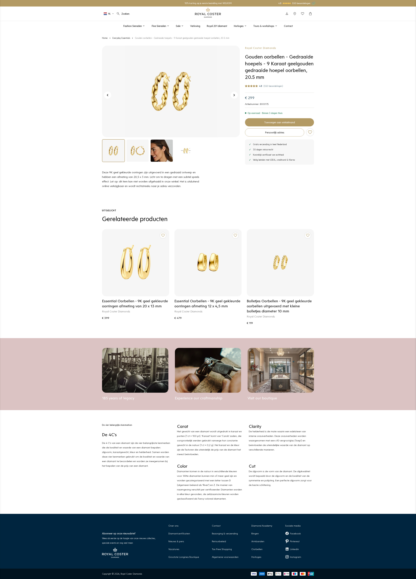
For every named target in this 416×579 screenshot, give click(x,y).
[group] (113, 150)
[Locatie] (294, 13)
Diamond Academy (261, 525)
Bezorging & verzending (225, 533)
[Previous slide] (107, 95)
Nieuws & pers (176, 541)
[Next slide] (234, 95)
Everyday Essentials (121, 37)
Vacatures (173, 548)
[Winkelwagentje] (310, 13)
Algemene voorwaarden (225, 556)
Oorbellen (256, 548)
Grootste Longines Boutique (183, 556)
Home (105, 37)
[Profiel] (286, 13)
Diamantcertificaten (179, 533)
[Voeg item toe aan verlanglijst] (310, 132)
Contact (216, 525)
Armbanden (257, 541)
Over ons (173, 525)
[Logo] (208, 13)
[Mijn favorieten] (302, 13)
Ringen (255, 533)
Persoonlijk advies (274, 132)
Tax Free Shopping (222, 548)
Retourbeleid (219, 541)
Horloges (256, 556)
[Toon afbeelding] (171, 91)
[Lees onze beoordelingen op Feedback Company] (314, 3)
